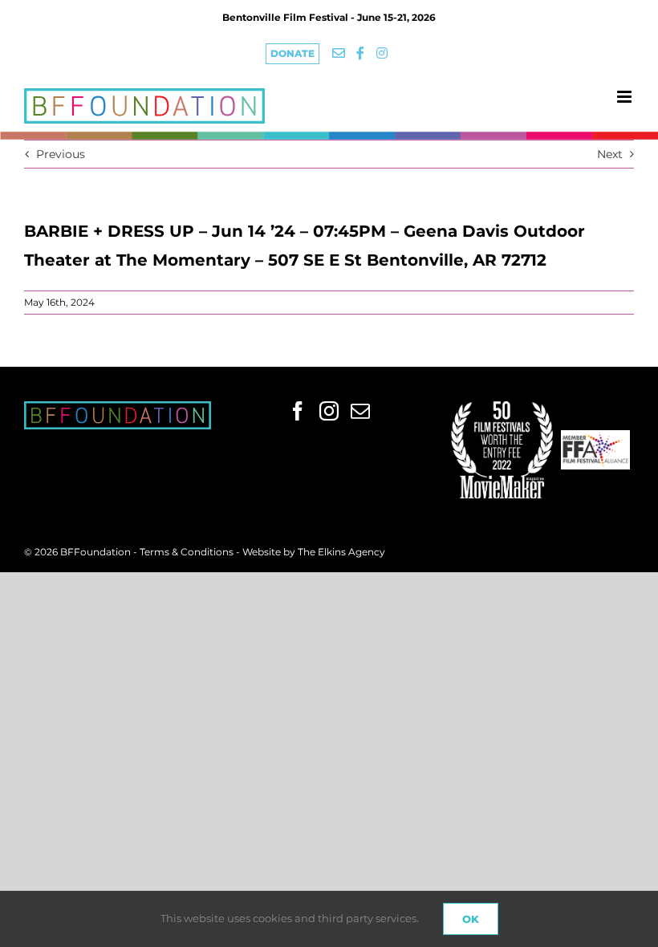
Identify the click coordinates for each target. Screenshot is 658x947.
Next (610, 154)
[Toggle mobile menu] (625, 96)
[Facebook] (297, 411)
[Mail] (360, 411)
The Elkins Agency (341, 552)
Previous (60, 154)
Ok (470, 918)
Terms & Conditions (188, 552)
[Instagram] (329, 411)
